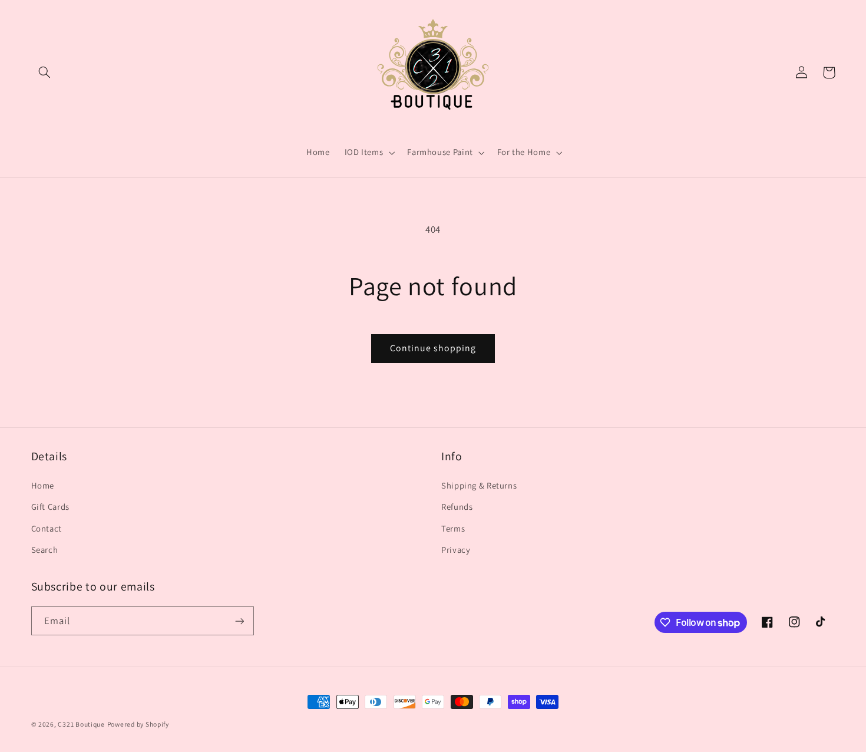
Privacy (455, 549)
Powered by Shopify (138, 724)
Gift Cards (50, 506)
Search (44, 549)
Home (43, 485)
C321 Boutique (81, 724)
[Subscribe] (239, 620)
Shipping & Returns (479, 485)
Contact (46, 528)
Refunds (456, 506)
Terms (453, 528)
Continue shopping (433, 348)
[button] (44, 72)
